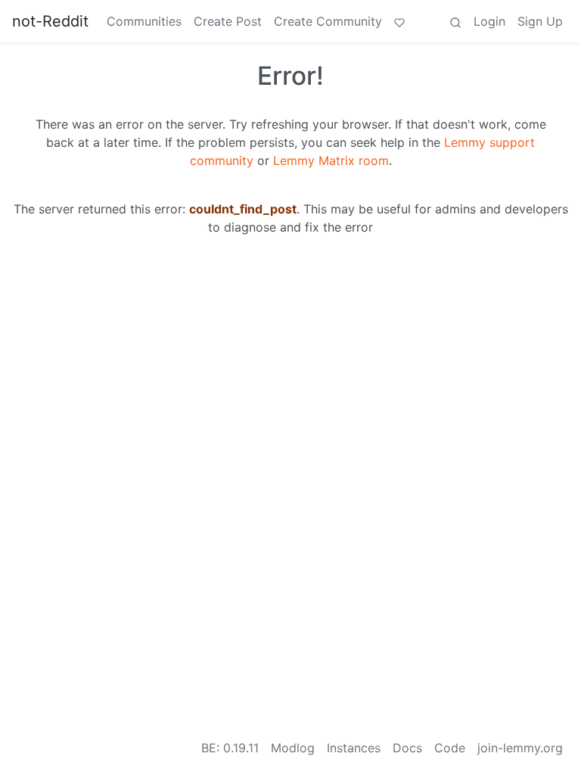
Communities (144, 21)
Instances (354, 747)
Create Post (228, 21)
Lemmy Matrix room (331, 160)
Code (449, 747)
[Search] (455, 21)
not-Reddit (50, 21)
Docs (407, 747)
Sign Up (540, 21)
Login (489, 21)
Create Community (328, 21)
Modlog (293, 747)
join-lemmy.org (520, 747)
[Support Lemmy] (399, 21)
